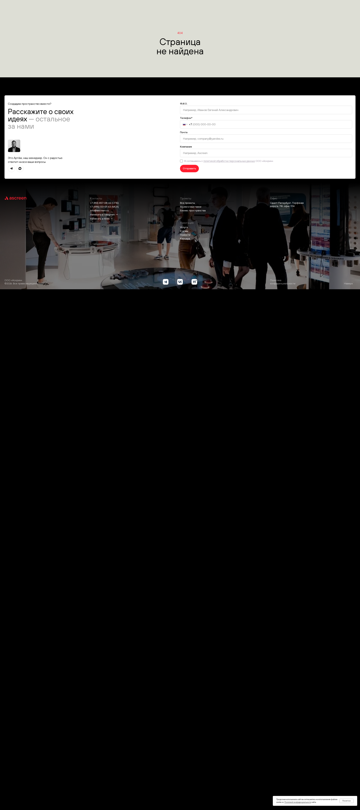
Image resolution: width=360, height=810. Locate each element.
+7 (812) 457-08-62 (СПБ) (104, 202)
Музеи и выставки (190, 206)
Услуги (184, 227)
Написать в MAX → (101, 218)
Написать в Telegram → (104, 214)
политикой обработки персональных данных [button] (229, 160)
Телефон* (186, 117)
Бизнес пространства (193, 210)
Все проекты (187, 202)
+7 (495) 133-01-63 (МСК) (104, 206)
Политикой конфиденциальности (297, 802)
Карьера (185, 238)
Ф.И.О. (183, 103)
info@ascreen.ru (99, 210)
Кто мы (184, 231)
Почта (183, 132)
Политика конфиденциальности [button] (282, 282)
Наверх (348, 283)
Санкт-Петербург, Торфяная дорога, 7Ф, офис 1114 (287, 204)
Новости (185, 234)
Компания (186, 146)
